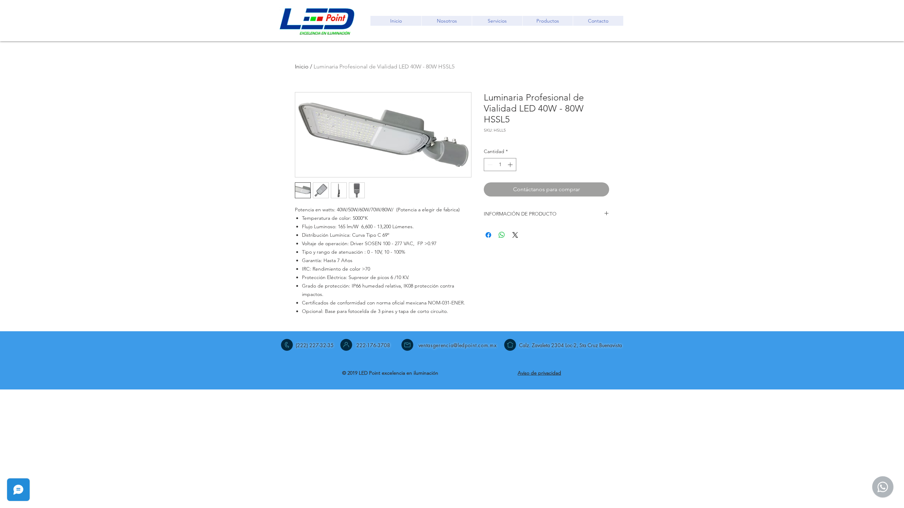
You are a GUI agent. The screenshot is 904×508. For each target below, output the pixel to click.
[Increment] (510, 164)
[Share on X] (515, 235)
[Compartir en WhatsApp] (502, 235)
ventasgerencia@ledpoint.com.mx (457, 345)
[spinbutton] (500, 164)
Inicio (302, 66)
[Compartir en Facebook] (488, 235)
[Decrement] (489, 164)
